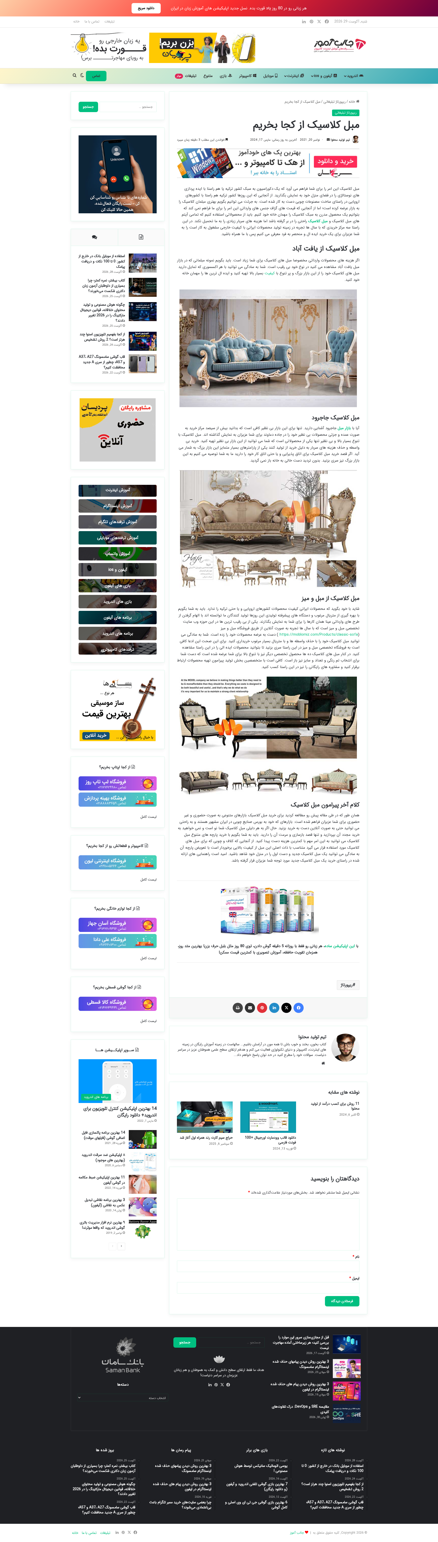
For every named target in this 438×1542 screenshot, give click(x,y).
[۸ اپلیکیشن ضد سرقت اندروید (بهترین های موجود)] (143, 1161)
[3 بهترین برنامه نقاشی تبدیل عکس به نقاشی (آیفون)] (143, 1206)
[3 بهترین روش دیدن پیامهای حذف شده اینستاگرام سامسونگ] (347, 1368)
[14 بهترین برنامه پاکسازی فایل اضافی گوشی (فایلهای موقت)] (143, 1139)
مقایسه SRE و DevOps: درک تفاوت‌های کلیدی (300, 1409)
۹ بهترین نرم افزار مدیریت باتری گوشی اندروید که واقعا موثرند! (102, 1225)
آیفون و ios (324, 76)
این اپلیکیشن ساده (340, 946)
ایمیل (354, 1278)
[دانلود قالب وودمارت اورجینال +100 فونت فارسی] (268, 1117)
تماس (96, 76)
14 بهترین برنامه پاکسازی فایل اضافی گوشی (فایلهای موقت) (103, 1135)
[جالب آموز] (339, 45)
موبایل (269, 76)
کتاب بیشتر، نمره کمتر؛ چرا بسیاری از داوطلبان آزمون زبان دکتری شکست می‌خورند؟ (103, 286)
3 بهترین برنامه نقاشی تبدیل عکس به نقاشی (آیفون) (105, 1202)
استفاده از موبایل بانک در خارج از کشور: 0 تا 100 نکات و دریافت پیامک (102, 261)
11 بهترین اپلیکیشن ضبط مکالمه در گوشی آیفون (102, 1180)
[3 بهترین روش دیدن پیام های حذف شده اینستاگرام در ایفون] (347, 1391)
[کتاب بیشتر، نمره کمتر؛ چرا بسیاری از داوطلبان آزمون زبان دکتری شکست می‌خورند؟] (143, 287)
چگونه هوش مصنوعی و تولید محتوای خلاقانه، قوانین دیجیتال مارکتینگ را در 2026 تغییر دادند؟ (102, 312)
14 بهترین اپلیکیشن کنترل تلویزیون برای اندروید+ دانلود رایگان (120, 1111)
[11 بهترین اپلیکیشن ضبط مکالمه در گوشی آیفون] (143, 1184)
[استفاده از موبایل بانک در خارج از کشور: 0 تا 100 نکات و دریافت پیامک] (143, 263)
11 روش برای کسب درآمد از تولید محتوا (335, 1106)
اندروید (353, 76)
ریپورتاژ (347, 985)
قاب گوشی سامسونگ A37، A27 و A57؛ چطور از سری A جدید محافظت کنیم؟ (102, 362)
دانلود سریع (146, 8)
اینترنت (293, 76)
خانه (76, 21)
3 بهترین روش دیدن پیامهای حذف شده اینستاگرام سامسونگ (301, 1364)
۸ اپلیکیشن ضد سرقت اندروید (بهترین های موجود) (103, 1157)
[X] (222, 1385)
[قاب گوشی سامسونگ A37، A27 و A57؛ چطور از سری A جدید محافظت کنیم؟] (143, 363)
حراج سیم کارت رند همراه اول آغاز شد (206, 1137)
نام (356, 1257)
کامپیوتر (246, 76)
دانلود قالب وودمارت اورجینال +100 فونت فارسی (270, 1140)
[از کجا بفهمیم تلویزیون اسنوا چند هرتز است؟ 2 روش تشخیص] (143, 341)
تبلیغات (109, 21)
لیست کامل (148, 817)
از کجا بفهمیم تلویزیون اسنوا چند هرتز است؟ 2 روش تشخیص (102, 336)
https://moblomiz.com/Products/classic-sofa (319, 635)
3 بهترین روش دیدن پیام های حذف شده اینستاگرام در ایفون (300, 1386)
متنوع (208, 76)
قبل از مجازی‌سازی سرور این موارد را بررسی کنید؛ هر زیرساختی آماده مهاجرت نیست (301, 1343)
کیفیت (270, 273)
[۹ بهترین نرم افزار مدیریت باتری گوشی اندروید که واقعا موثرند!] (143, 1229)
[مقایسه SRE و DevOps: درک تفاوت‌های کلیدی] (347, 1413)
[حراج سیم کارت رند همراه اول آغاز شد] (205, 1117)
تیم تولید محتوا (340, 139)
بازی (224, 76)
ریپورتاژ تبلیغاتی (334, 102)
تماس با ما (92, 21)
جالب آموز (297, 1532)
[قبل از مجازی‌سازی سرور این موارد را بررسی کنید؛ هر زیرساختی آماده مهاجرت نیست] (347, 1344)
